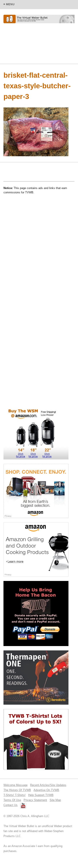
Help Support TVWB (41, 795)
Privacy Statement (35, 800)
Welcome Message (15, 785)
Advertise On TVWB (46, 790)
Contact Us (10, 805)
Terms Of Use (12, 800)
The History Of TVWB (17, 790)
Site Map (55, 800)
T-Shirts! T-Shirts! (14, 795)
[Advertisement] (38, 45)
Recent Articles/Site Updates (48, 785)
